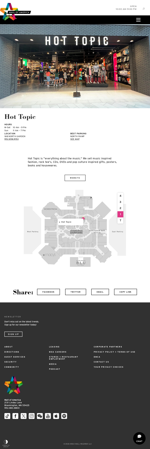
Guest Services (14, 357)
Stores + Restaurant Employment (63, 358)
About (8, 347)
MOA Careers (58, 352)
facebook (48, 292)
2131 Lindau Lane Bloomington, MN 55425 (16, 402)
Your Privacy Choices (109, 367)
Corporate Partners (108, 347)
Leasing (54, 347)
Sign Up (13, 334)
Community (11, 367)
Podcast (54, 369)
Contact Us (101, 362)
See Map (75, 139)
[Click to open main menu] (138, 19)
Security (10, 362)
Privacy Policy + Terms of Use (114, 352)
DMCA (97, 357)
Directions (11, 352)
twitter (76, 292)
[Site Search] (144, 8)
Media (53, 364)
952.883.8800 (11, 408)
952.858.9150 (11, 139)
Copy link (126, 292)
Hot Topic (66, 222)
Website (75, 178)
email (100, 292)
